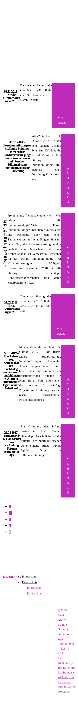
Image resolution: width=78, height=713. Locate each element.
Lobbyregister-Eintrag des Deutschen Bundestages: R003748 (66, 682)
